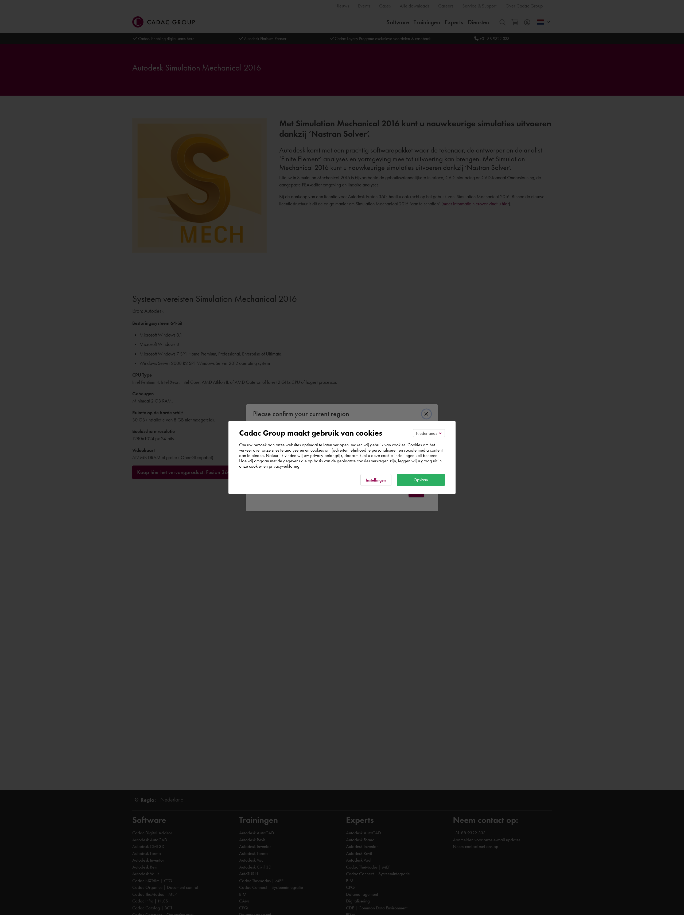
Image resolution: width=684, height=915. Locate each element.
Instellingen (376, 480)
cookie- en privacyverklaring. (275, 466)
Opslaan (421, 479)
